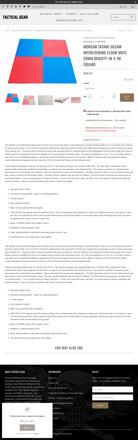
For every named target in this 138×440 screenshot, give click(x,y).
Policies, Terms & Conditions (61, 398)
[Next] (79, 61)
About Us (53, 378)
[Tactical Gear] (15, 17)
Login (124, 7)
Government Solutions (58, 388)
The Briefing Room (57, 413)
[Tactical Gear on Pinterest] (20, 7)
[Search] (132, 17)
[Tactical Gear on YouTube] (28, 7)
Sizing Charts (54, 408)
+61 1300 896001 (38, 7)
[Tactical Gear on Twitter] (24, 7)
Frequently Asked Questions (61, 403)
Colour (86, 83)
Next (130, 30)
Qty (85, 96)
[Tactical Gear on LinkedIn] (16, 7)
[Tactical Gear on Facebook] (7, 7)
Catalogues (53, 418)
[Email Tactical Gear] (3, 7)
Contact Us (53, 383)
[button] (59, 14)
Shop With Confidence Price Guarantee (66, 393)
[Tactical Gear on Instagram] (12, 7)
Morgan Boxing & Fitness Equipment (99, 38)
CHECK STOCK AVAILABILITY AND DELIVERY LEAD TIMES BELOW (109, 112)
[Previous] (7, 61)
